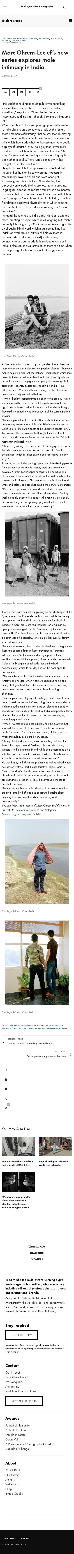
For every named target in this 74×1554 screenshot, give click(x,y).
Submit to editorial (16, 1377)
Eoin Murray (10, 76)
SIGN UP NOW (22, 1335)
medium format (50, 1028)
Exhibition (22, 39)
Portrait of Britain (15, 1430)
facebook (38, 1252)
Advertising (12, 1386)
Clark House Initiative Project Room (26, 1025)
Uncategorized (19, 41)
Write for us (12, 1484)
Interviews (44, 39)
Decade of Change (17, 1449)
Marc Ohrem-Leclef (31, 1028)
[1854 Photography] (37, 7)
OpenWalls (12, 1439)
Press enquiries (14, 1382)
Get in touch (12, 1372)
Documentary (9, 39)
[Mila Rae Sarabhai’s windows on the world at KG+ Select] (18, 1146)
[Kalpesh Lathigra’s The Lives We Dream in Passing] (55, 1146)
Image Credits (14, 1493)
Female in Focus (15, 1435)
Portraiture (57, 39)
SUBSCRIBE (25, 1538)
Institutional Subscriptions (20, 1391)
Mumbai (63, 1028)
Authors (10, 1479)
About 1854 (12, 1470)
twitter (38, 1259)
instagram (38, 1246)
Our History (12, 1475)
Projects (6, 41)
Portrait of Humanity (17, 1425)
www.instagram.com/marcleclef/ (22, 814)
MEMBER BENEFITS (24, 1401)
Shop (8, 1489)
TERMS (5, 1538)
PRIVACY (14, 1538)
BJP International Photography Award (28, 1444)
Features (33, 39)
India (48, 1025)
